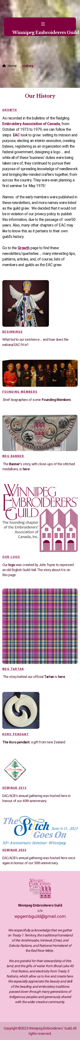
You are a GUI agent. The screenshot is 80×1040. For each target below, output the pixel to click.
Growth (9, 110)
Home (12, 66)
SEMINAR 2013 (14, 788)
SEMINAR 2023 (14, 850)
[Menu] (43, 24)
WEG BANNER (13, 456)
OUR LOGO (11, 557)
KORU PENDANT (15, 734)
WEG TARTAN (13, 669)
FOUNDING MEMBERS (19, 392)
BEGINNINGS (12, 332)
